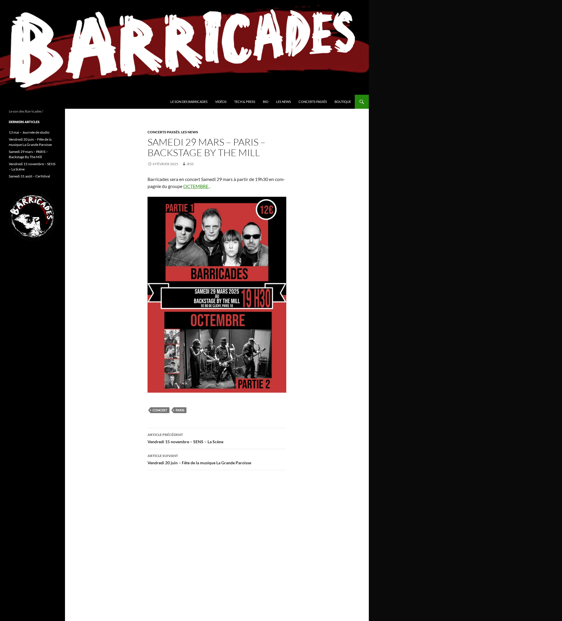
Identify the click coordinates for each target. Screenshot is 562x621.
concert (160, 410)
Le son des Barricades (189, 102)
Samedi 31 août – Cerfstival (29, 176)
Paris (180, 410)
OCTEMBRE (196, 186)
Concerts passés (313, 102)
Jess (189, 164)
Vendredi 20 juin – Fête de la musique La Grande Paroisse (199, 459)
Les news (283, 102)
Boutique (343, 102)
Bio (265, 102)
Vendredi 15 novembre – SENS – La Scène (185, 438)
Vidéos (221, 102)
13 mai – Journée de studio (29, 132)
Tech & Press (244, 102)
